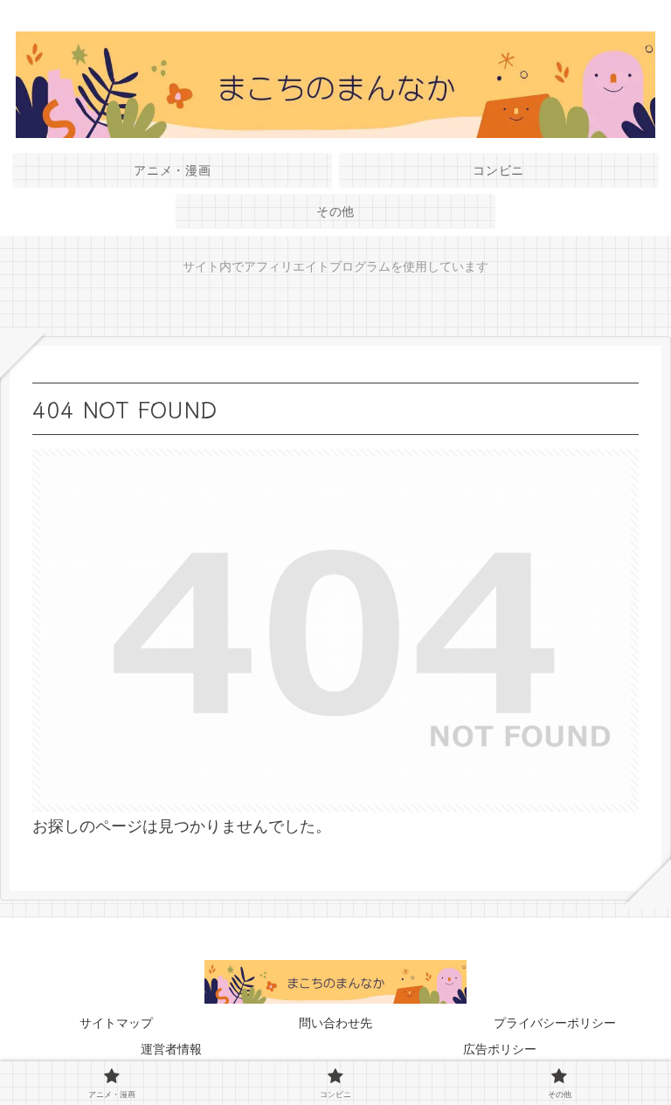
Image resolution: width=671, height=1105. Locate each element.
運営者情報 (171, 1049)
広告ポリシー (499, 1049)
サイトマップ (116, 1023)
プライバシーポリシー (555, 1023)
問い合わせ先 (335, 1023)
